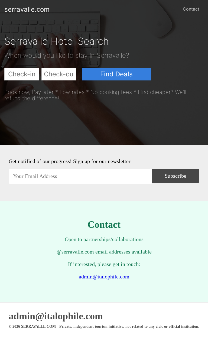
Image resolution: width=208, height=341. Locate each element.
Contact (191, 9)
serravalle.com (8, 9)
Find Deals (116, 74)
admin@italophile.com (104, 277)
